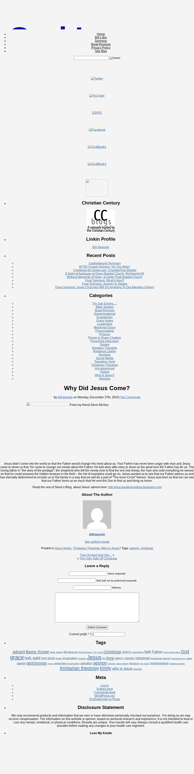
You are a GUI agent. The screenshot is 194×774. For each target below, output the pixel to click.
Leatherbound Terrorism (105, 263)
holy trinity (48, 658)
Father (157, 652)
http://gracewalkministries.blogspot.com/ (135, 487)
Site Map (101, 51)
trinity (105, 668)
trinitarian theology (79, 668)
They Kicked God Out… (96, 555)
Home (101, 34)
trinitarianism (159, 663)
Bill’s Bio (101, 37)
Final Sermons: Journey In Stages (104, 283)
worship (137, 669)
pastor (21, 663)
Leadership (104, 324)
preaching (60, 663)
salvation (86, 663)
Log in (104, 685)
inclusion (82, 658)
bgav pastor (56, 652)
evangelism (138, 652)
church (126, 652)
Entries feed (105, 689)
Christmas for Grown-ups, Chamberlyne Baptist (104, 270)
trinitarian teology (177, 663)
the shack (144, 663)
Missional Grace (105, 327)
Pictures (104, 334)
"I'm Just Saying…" (104, 303)
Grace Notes (104, 320)
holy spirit (33, 658)
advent (134, 548)
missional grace (178, 658)
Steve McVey (123, 663)
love (110, 658)
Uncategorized (104, 368)
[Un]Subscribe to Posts (104, 699)
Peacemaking (104, 330)
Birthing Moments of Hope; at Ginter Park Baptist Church (104, 277)
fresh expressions (171, 652)
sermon (100, 663)
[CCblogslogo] (101, 231)
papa (189, 658)
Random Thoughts (104, 348)
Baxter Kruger (37, 652)
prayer (51, 663)
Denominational (104, 313)
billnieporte (65, 397)
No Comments (130, 397)
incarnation (70, 658)
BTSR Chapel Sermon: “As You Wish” (104, 266)
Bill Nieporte (100, 247)
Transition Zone (104, 361)
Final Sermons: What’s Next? (104, 280)
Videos (104, 371)
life (104, 658)
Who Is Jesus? (104, 375)
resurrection (73, 663)
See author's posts (97, 541)
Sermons (101, 40)
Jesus (94, 657)
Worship (104, 378)
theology (134, 663)
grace (17, 657)
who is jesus (122, 668)
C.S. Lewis (98, 652)
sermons (112, 663)
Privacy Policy (100, 47)
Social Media (104, 358)
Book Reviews (101, 44)
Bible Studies (105, 307)
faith (147, 652)
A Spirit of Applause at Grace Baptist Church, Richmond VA (104, 273)
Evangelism (105, 317)
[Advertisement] (97, 68)
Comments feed (104, 692)
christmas (146, 548)
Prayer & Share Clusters (104, 337)
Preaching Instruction (104, 341)
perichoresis (37, 663)
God (185, 651)
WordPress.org (105, 695)
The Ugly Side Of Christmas (98, 558)
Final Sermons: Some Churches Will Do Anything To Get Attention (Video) (104, 287)
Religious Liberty (104, 351)
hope (59, 658)
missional (142, 658)
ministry (129, 658)
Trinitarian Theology (104, 365)
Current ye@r (79, 634)
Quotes (105, 344)
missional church (160, 658)
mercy (119, 658)
